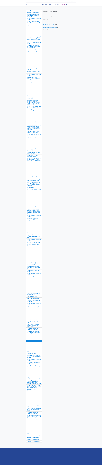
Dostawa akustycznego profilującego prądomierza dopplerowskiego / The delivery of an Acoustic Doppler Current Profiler (33, 22)
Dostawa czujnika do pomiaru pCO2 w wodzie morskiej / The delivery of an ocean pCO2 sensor (34, 204)
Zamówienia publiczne (29, 10)
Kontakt (58, 4)
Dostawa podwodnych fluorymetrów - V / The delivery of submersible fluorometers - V (34, 144)
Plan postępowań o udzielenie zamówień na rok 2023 (33, 439)
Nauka (50, 4)
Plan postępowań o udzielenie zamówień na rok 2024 (33, 437)
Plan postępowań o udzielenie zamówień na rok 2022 (33, 441)
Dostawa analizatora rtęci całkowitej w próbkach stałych (33, 245)
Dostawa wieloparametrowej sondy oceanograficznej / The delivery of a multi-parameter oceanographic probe (34, 363)
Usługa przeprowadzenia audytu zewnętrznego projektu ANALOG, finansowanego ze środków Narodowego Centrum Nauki (34, 409)
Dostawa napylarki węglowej (30, 187)
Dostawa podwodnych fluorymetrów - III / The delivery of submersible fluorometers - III (34, 164)
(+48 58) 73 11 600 (47, 451)
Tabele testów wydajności (48, 16)
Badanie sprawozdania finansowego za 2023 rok (33, 298)
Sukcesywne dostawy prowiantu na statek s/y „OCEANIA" (32, 433)
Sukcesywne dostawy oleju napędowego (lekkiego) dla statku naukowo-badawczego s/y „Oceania (33, 51)
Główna (43, 4)
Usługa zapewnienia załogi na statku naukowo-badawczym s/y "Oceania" (32, 98)
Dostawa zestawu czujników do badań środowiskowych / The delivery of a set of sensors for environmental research (34, 192)
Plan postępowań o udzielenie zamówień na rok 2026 (33, 12)
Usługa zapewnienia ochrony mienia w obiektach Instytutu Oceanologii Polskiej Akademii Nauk (33, 132)
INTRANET (75, 452)
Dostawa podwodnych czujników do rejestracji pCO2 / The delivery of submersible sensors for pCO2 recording (34, 180)
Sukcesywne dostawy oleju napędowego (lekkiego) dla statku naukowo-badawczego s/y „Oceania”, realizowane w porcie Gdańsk (33, 325)
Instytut (46, 4)
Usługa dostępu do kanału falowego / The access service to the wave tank (33, 195)
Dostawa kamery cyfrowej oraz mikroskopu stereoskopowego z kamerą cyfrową (32, 156)
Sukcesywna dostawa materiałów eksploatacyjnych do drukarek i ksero (34, 395)
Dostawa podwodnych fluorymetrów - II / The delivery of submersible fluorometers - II (34, 167)
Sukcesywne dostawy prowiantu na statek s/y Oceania (34, 66)
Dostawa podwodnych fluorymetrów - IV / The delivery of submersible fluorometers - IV (33, 153)
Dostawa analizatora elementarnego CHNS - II (32, 49)
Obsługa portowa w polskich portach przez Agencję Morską (33, 72)
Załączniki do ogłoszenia (48, 15)
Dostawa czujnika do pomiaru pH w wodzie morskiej (33, 317)
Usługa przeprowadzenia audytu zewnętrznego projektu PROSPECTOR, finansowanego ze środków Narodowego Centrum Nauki (34, 344)
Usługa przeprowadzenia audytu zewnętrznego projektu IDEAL (34, 423)
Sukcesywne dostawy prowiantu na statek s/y (32, 290)
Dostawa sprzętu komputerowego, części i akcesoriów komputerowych (34, 19)
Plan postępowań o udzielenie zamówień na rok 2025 (33, 435)
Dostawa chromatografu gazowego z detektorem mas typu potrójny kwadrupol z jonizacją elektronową (34, 107)
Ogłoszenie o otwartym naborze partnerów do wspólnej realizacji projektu (34, 43)
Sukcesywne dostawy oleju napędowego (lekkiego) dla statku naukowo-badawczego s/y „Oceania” (33, 338)
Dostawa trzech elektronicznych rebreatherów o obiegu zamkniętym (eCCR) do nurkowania (34, 84)
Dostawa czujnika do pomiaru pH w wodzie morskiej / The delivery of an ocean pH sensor (33, 201)
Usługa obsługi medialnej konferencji (31, 353)
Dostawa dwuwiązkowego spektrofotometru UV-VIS (33, 242)
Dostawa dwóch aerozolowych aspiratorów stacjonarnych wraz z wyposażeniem (32, 207)
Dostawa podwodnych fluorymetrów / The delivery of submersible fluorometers (33, 177)
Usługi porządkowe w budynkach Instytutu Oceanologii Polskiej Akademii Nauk (33, 89)
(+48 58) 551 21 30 (46, 452)
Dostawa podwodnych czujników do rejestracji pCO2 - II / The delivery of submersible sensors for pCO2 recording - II (34, 174)
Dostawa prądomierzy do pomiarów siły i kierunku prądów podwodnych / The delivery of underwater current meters (33, 141)
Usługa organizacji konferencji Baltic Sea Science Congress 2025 (33, 257)
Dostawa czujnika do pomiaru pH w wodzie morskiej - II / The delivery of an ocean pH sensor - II (34, 198)
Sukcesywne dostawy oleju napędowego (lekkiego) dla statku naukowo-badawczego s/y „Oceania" (33, 280)
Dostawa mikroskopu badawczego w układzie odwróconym (32, 248)
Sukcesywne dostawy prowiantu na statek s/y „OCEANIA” (32, 351)
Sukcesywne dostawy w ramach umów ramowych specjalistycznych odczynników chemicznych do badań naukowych (34, 95)
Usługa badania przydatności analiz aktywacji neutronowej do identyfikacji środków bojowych (33, 110)
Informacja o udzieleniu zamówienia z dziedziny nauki (50, 27)
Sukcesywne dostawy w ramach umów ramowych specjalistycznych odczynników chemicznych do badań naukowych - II (34, 225)
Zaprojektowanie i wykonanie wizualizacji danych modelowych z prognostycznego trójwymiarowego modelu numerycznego (33, 348)
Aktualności (53, 4)
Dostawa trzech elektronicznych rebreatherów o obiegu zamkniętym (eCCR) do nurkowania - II (34, 81)
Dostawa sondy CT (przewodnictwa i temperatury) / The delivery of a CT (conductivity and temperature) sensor (33, 113)
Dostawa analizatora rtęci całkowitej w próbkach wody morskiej (33, 250)
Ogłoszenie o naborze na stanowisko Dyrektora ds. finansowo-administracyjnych (33, 29)
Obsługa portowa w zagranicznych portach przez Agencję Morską (33, 69)
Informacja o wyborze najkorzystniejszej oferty (49, 24)
